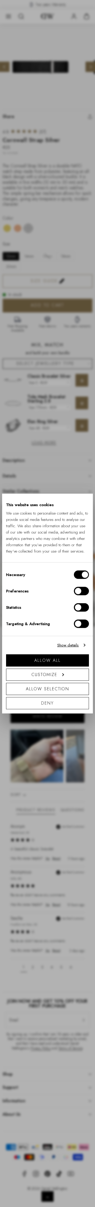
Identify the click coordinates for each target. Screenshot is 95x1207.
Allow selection (47, 689)
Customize (44, 674)
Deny (47, 703)
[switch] (81, 591)
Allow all (47, 660)
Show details (68, 645)
